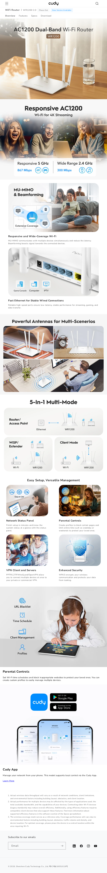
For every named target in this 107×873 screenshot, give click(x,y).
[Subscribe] (62, 846)
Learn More (8, 780)
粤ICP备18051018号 (58, 866)
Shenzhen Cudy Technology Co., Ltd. (32, 866)
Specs (34, 15)
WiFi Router (12, 10)
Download (46, 15)
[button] (6, 3)
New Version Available (61, 10)
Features (23, 15)
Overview (10, 15)
